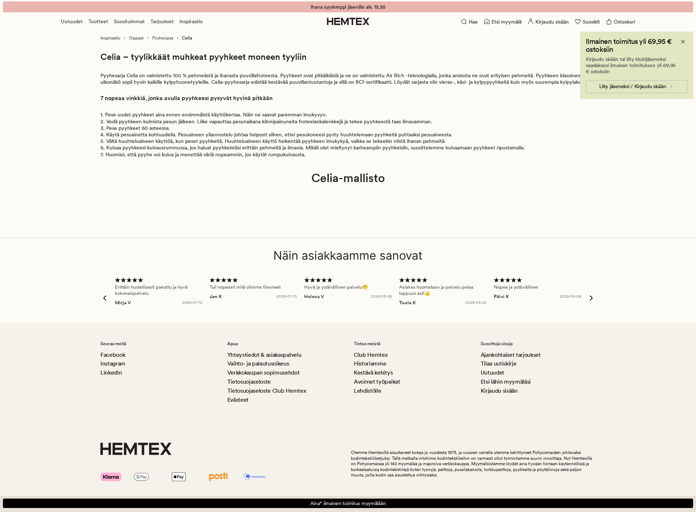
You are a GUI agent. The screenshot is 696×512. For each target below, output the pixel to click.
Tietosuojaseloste (249, 381)
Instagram (112, 363)
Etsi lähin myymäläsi (506, 381)
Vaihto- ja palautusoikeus (258, 363)
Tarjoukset (162, 21)
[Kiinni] (683, 41)
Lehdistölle (367, 390)
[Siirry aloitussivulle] (348, 21)
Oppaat (136, 38)
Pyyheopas (162, 38)
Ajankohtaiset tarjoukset (511, 354)
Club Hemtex (371, 354)
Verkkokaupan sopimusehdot (263, 372)
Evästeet (238, 399)
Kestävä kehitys (373, 372)
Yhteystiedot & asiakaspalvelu (264, 354)
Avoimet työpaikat (377, 381)
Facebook (112, 354)
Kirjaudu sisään (499, 390)
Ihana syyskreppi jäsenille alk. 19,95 (348, 6)
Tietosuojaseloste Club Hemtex (266, 390)
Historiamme (370, 363)
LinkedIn (111, 372)
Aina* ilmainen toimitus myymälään (348, 503)
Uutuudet (72, 21)
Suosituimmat (129, 21)
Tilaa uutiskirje (499, 363)
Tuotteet (98, 21)
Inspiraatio (191, 21)
